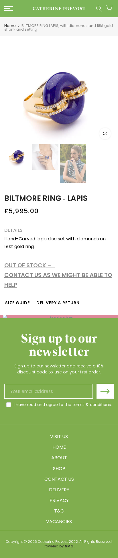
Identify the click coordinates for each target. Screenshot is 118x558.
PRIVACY (59, 500)
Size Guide (17, 303)
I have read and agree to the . (63, 404)
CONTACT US (59, 479)
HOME (59, 447)
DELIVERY (59, 489)
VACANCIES (59, 521)
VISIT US (59, 436)
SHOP (59, 468)
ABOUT (59, 457)
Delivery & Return (58, 303)
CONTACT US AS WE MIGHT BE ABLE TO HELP (58, 280)
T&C (59, 511)
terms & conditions (91, 404)
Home (10, 25)
